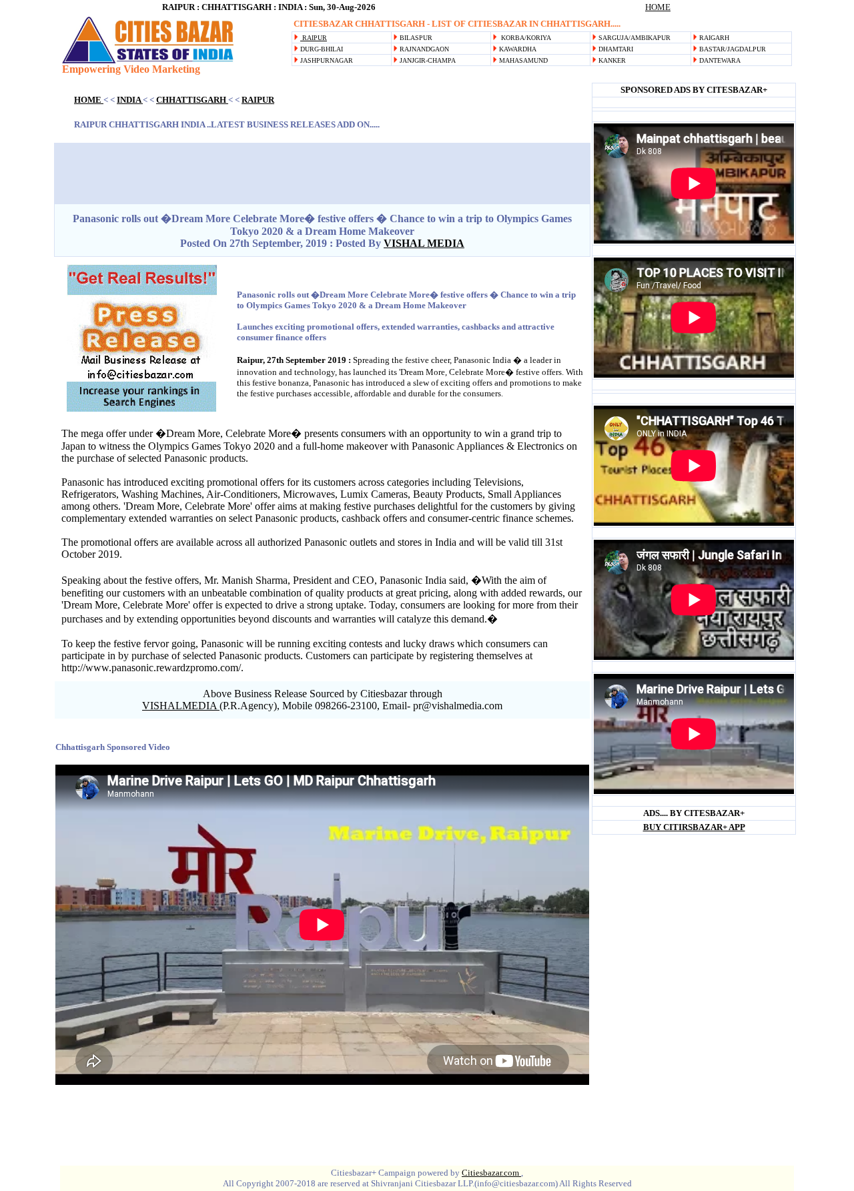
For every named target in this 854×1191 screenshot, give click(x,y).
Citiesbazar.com (491, 1173)
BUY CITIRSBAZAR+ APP (694, 827)
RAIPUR (313, 37)
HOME (658, 7)
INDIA (130, 100)
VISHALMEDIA (181, 705)
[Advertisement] (536, 73)
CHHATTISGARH (192, 100)
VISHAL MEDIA (424, 243)
